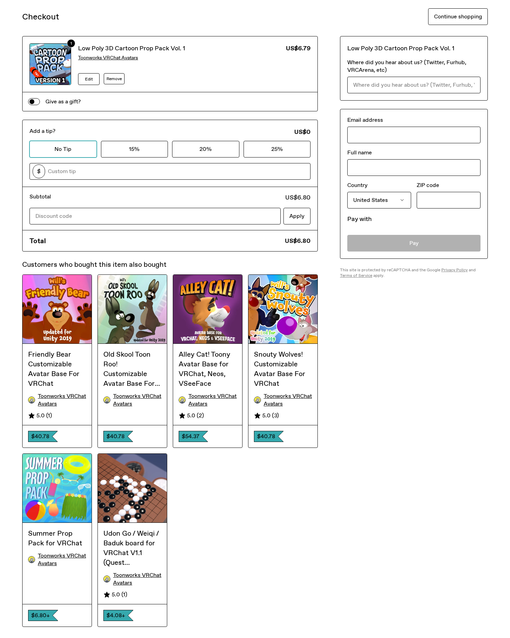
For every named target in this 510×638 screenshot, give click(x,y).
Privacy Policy (454, 269)
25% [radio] (277, 149)
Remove (114, 78)
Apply (297, 216)
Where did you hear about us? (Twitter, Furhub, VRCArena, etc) (406, 66)
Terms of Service (356, 275)
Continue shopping (458, 16)
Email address (365, 120)
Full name (359, 152)
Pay (414, 243)
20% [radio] (205, 149)
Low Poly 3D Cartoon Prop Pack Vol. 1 (131, 48)
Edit (89, 79)
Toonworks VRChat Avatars (108, 58)
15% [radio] (134, 149)
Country (357, 185)
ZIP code (428, 185)
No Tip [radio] (62, 149)
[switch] (34, 101)
